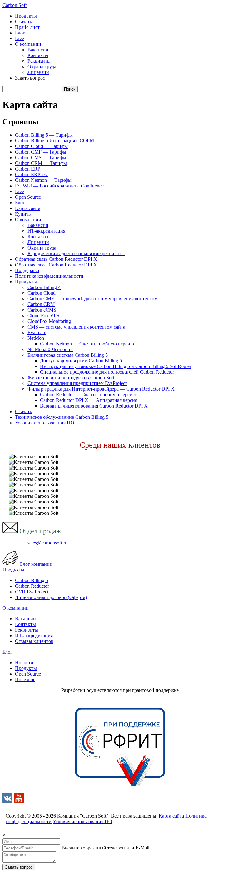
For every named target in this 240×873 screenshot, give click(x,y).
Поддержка (27, 270)
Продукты (26, 15)
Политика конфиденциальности (49, 276)
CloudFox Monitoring (49, 321)
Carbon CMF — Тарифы (40, 152)
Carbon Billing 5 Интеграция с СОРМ (54, 140)
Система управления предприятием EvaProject (77, 383)
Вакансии (38, 49)
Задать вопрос (19, 867)
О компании (28, 44)
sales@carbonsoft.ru (48, 542)
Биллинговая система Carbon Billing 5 (68, 355)
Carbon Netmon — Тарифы (43, 180)
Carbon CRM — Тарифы (41, 163)
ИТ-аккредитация (46, 231)
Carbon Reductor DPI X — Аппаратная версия (88, 400)
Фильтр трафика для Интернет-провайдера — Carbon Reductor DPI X (101, 389)
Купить (23, 214)
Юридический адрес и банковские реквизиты (76, 253)
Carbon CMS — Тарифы (40, 157)
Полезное (25, 679)
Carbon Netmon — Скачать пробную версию (87, 343)
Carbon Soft (14, 5)
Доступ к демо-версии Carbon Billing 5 (81, 360)
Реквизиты (39, 61)
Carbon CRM (41, 304)
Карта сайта (27, 208)
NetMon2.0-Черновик (50, 349)
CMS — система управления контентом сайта (76, 326)
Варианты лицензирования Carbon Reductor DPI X (94, 405)
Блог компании (36, 564)
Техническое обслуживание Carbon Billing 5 (61, 417)
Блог (20, 32)
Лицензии (38, 72)
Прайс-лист (27, 27)
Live (19, 38)
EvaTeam (37, 332)
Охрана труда (42, 66)
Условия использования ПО (44, 422)
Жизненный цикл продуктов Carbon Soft (71, 377)
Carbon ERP (27, 168)
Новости (24, 662)
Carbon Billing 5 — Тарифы (44, 135)
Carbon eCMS (42, 310)
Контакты (38, 55)
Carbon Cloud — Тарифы (41, 146)
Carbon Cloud (42, 293)
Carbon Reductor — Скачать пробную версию (88, 394)
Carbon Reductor (32, 586)
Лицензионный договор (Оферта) (51, 597)
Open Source (28, 197)
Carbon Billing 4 (44, 287)
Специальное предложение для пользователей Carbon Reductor (107, 372)
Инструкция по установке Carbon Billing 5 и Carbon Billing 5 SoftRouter (115, 366)
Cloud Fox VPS (43, 315)
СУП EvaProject (31, 591)
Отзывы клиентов (34, 641)
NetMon (36, 338)
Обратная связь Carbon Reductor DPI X (56, 259)
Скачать (23, 21)
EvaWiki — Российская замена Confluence (59, 185)
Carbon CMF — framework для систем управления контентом (93, 298)
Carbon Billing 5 (31, 580)
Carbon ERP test (31, 174)
